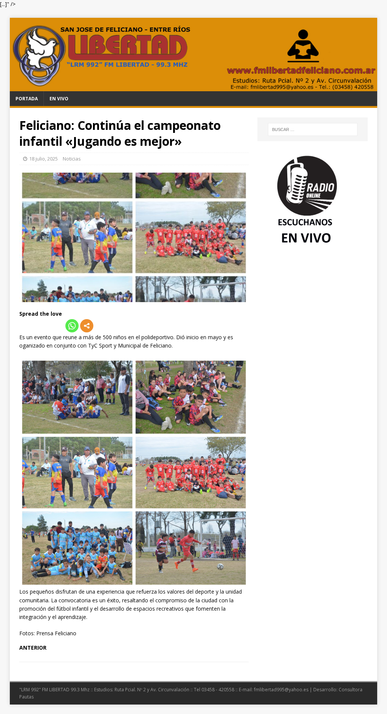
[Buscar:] (312, 129)
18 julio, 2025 (43, 158)
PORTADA (26, 98)
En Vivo (59, 98)
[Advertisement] (312, 307)
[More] (86, 325)
